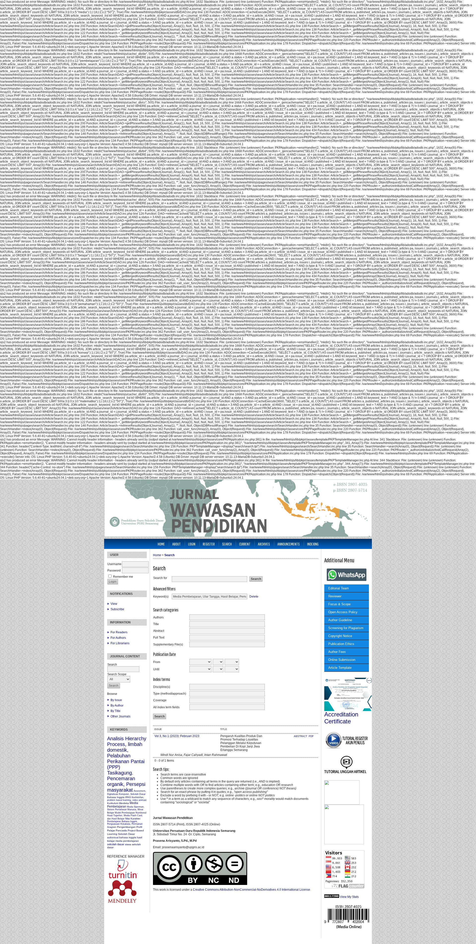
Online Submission (341, 660)
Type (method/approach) (169, 693)
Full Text (158, 637)
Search (227, 543)
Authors (158, 617)
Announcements (288, 543)
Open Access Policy (342, 612)
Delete (253, 596)
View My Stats (349, 897)
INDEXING (313, 543)
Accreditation (341, 714)
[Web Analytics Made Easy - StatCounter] (331, 897)
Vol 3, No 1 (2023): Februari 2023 (176, 736)
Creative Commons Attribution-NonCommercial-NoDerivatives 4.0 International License (251, 889)
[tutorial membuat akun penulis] (346, 748)
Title (156, 624)
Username (114, 564)
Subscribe (117, 609)
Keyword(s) (161, 596)
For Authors (118, 638)
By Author (117, 705)
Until (156, 669)
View (114, 604)
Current (244, 543)
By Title (115, 711)
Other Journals (120, 716)
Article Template (340, 668)
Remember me (123, 576)
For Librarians (120, 643)
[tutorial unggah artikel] (345, 773)
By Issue (116, 700)
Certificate (337, 721)
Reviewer (334, 596)
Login (191, 543)
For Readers (119, 632)
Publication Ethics (341, 644)
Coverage (160, 700)
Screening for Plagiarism (345, 628)
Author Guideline (340, 620)
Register (209, 543)
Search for (160, 578)
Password (114, 570)
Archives (264, 543)
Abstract (158, 631)
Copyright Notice (340, 636)
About (176, 543)
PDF (311, 736)
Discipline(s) (161, 687)
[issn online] (346, 928)
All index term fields (166, 707)
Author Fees (337, 652)
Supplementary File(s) (168, 644)
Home (161, 543)
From (156, 662)
